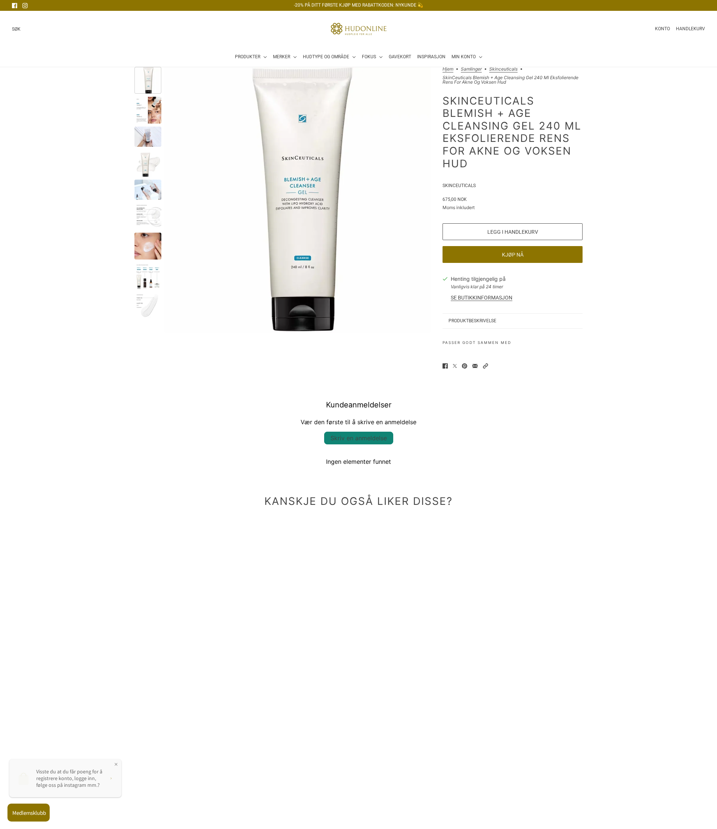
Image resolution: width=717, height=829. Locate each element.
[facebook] (14, 5)
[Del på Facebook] (445, 366)
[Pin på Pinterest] (464, 366)
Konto (662, 28)
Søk (16, 29)
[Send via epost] (475, 366)
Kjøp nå (513, 255)
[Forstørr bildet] (297, 200)
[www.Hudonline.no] (358, 29)
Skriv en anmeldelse (358, 438)
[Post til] (454, 366)
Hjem (448, 69)
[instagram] (25, 5)
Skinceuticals (503, 69)
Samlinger (471, 69)
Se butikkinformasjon (481, 297)
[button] (485, 366)
